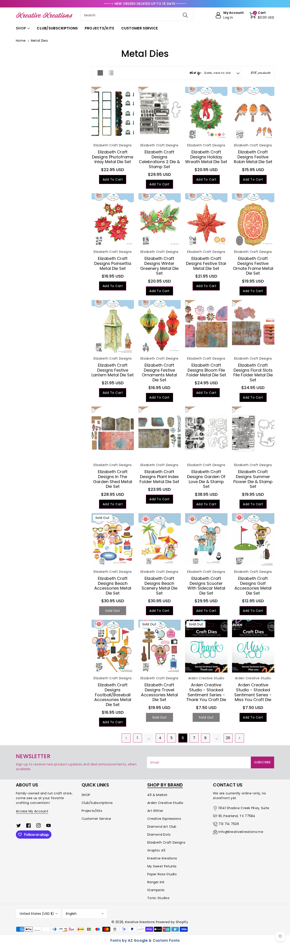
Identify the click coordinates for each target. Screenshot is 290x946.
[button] (261, 15)
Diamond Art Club (161, 826)
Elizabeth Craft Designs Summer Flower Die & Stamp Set (253, 479)
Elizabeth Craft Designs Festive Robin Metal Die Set (253, 157)
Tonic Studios (158, 898)
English (71, 913)
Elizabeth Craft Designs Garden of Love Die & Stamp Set (206, 479)
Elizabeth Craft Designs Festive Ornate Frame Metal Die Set (253, 266)
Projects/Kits (92, 810)
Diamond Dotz (159, 834)
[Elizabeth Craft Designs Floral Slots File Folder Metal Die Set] (253, 326)
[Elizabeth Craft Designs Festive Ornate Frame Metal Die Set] (253, 219)
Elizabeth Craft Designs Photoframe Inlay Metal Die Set (112, 157)
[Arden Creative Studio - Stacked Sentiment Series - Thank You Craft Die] (206, 646)
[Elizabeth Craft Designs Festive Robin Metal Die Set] (253, 113)
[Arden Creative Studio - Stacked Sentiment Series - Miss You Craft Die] (253, 646)
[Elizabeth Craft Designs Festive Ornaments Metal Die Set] (159, 326)
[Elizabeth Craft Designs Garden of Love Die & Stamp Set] (206, 432)
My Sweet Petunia (161, 866)
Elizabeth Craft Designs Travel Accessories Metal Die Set (159, 692)
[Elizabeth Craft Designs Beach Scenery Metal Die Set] (159, 539)
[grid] (100, 73)
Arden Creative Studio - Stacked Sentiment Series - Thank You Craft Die (206, 692)
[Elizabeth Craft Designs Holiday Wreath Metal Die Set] (206, 113)
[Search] (185, 15)
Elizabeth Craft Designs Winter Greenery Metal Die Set (159, 266)
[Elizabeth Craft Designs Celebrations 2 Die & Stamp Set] (159, 113)
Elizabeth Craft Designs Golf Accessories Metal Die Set (252, 586)
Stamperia (155, 890)
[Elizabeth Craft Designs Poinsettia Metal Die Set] (113, 219)
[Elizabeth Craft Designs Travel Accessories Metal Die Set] (159, 646)
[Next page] (239, 738)
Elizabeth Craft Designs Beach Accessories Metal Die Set (112, 586)
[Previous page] (126, 738)
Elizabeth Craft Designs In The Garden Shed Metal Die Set (112, 479)
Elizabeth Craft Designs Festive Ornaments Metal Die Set (159, 372)
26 (228, 737)
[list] (111, 73)
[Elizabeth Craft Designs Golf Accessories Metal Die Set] (253, 539)
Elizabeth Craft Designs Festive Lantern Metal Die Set (113, 370)
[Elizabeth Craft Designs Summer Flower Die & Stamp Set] (253, 432)
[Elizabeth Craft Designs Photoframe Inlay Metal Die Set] (113, 113)
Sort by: (195, 72)
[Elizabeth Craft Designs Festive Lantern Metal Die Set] (113, 326)
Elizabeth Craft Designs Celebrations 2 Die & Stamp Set (159, 159)
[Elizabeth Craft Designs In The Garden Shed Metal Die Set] (113, 432)
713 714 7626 (228, 824)
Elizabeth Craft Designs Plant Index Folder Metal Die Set (159, 476)
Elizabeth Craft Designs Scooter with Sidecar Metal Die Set (206, 586)
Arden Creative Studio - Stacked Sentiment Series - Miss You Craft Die (253, 692)
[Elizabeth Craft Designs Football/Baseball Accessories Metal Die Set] (113, 646)
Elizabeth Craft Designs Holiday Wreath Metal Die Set (206, 157)
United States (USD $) (37, 913)
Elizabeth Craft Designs (166, 842)
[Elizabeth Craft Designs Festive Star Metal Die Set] (206, 219)
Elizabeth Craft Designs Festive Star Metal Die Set (206, 263)
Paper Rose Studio (162, 874)
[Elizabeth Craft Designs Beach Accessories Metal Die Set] (113, 539)
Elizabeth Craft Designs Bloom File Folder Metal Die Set (206, 370)
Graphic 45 (156, 850)
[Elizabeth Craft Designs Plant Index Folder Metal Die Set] (159, 432)
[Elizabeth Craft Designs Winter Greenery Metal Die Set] (159, 219)
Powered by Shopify (172, 922)
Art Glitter (155, 810)
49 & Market (157, 795)
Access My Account (32, 811)
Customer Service (96, 818)
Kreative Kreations (162, 858)
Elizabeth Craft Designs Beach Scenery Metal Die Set (159, 586)
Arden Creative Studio (165, 803)
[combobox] (137, 15)
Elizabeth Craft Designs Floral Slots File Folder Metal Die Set (253, 372)
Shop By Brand (165, 785)
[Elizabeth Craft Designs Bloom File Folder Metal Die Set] (206, 326)
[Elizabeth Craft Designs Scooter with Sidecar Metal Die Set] (206, 539)
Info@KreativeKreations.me (240, 832)
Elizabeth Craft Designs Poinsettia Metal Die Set (112, 263)
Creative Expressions (164, 818)
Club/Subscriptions (97, 803)
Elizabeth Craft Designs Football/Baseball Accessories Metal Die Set (112, 694)
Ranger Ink (155, 882)
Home (21, 40)
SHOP (86, 795)
